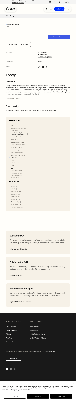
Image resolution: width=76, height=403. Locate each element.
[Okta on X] (11, 369)
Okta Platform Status (37, 334)
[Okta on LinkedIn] (15, 369)
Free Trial (9, 338)
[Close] (73, 384)
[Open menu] (69, 9)
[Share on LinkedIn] (43, 67)
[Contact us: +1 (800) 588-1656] (50, 2)
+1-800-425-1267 (49, 351)
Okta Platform (11, 326)
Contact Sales (11, 342)
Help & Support (35, 326)
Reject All (38, 396)
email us (36, 351)
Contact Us (34, 330)
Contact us (59, 9)
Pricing (8, 334)
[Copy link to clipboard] (39, 67)
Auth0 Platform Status (38, 338)
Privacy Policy (20, 390)
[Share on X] (46, 67)
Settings (15, 396)
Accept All (61, 396)
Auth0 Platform (11, 330)
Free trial (49, 9)
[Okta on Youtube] (7, 369)
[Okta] (10, 8)
